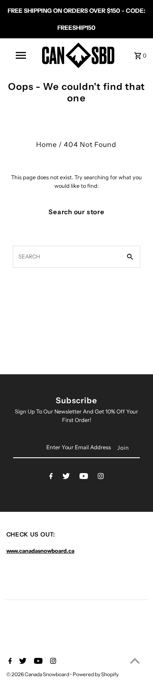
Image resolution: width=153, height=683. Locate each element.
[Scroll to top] (134, 660)
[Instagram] (101, 477)
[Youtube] (83, 477)
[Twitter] (66, 477)
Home (46, 144)
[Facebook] (51, 477)
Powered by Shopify (96, 674)
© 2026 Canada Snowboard (38, 674)
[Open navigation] (20, 55)
